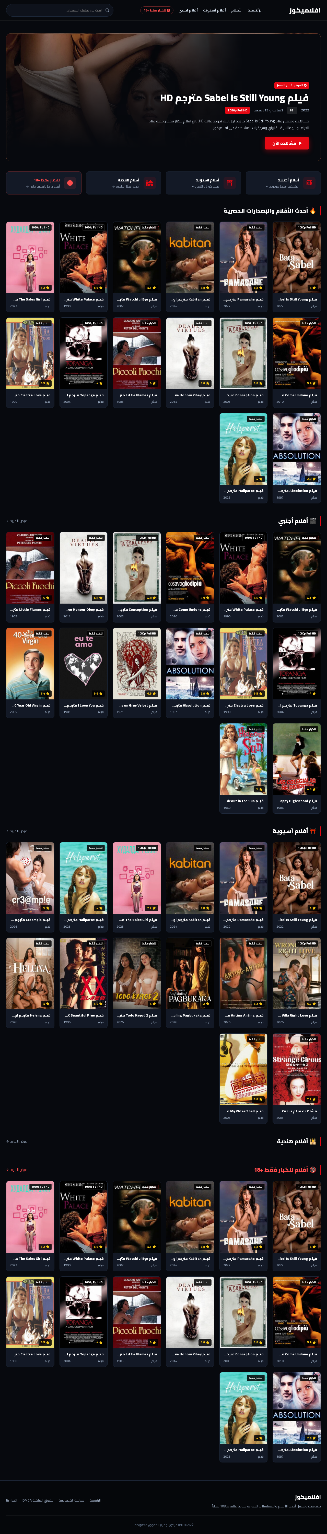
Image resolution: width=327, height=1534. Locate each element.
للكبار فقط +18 (155, 10)
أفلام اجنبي (188, 10)
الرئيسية (255, 10)
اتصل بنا (11, 1500)
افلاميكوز (305, 10)
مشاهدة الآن (284, 143)
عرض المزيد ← (16, 521)
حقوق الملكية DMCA (37, 1500)
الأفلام (236, 10)
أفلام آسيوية (214, 10)
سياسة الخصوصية (71, 1500)
